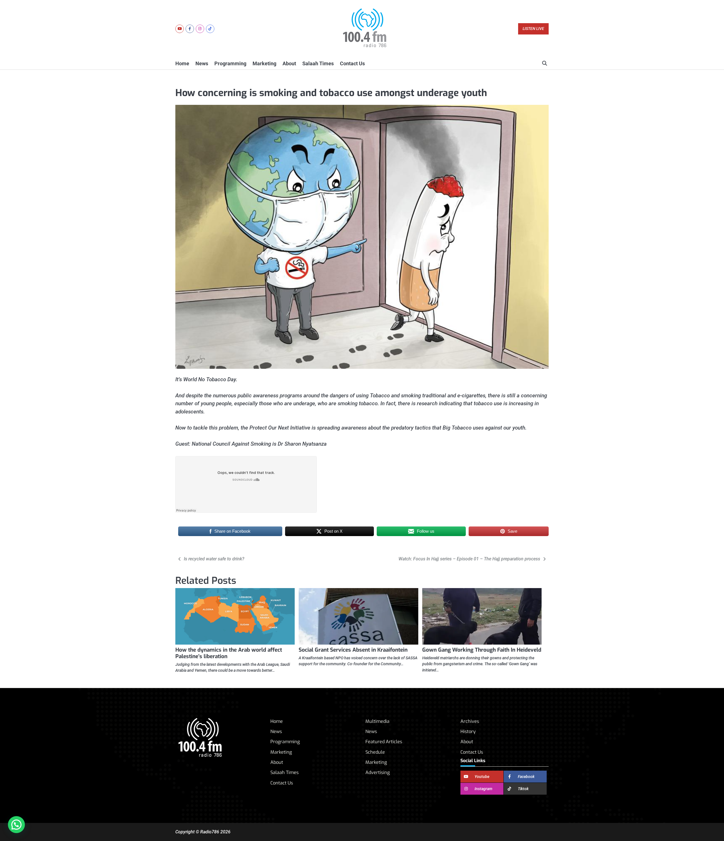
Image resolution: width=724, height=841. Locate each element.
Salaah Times (318, 63)
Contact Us (352, 63)
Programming (230, 63)
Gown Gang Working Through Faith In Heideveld (481, 649)
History (468, 731)
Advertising (377, 772)
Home (182, 63)
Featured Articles (383, 742)
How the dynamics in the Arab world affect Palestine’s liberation (228, 653)
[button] (16, 824)
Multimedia (377, 721)
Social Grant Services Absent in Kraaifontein (353, 649)
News (201, 63)
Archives (469, 721)
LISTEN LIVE (533, 29)
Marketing (264, 63)
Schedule (375, 752)
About (289, 63)
